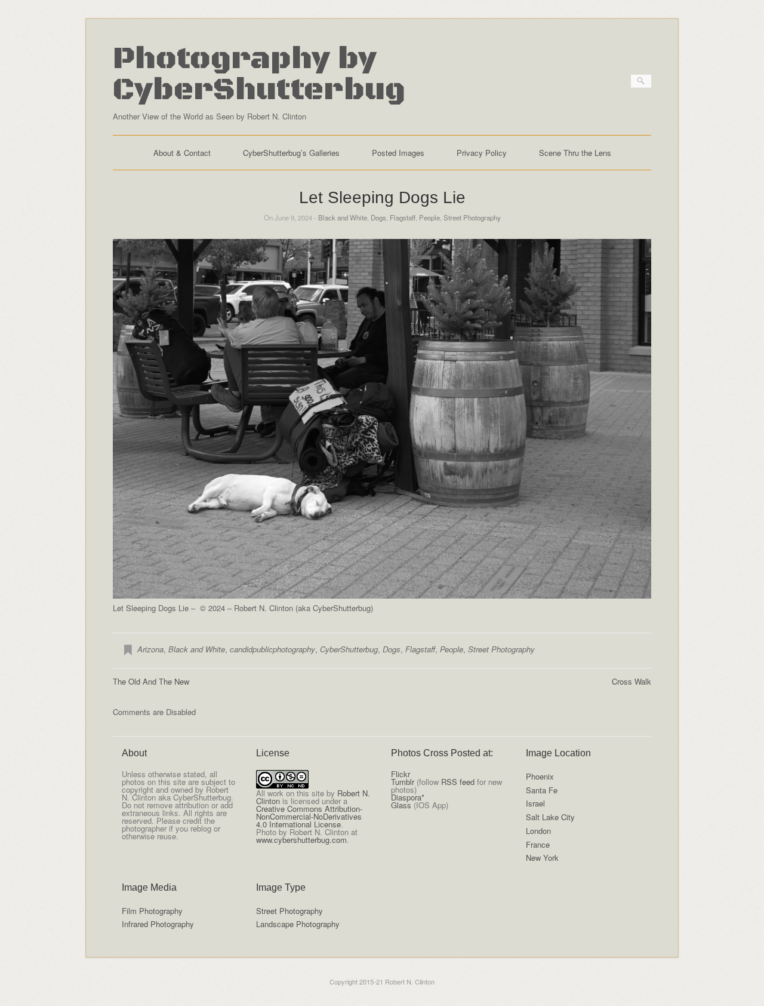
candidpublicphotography (272, 649)
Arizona (150, 649)
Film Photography (152, 910)
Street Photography (472, 217)
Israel (535, 803)
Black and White (342, 217)
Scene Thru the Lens (575, 152)
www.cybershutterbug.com (301, 839)
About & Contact (182, 152)
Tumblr (402, 781)
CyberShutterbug (349, 649)
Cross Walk (631, 681)
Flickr (400, 774)
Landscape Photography (298, 924)
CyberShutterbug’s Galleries (291, 152)
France (538, 844)
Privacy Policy (482, 152)
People (429, 217)
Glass (401, 805)
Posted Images (398, 152)
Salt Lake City (550, 817)
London (538, 830)
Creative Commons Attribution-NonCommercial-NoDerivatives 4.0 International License (309, 816)
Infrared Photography (158, 924)
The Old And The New (151, 681)
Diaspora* (407, 797)
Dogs (378, 217)
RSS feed (458, 781)
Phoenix (540, 776)
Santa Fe (541, 790)
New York (542, 857)
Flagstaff (402, 217)
